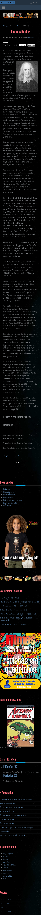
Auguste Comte (10, 503)
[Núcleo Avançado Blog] (1, 3)
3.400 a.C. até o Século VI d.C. (13, 835)
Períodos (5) (10, 775)
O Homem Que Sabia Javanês (13, 624)
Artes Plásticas (7, 823)
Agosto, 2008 (5, 911)
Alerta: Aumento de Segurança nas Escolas (19, 602)
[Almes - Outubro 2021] (20, 661)
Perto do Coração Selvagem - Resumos (18, 614)
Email (17, 456)
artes (5, 867)
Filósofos (30, 37)
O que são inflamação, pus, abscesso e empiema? (18, 619)
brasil (5, 859)
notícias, (6, 862)
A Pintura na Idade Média (11, 807)
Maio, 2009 (4, 907)
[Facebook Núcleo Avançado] (3, 3)
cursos (6, 873)
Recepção (6, 26)
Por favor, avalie (10, 45)
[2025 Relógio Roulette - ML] (20, 578)
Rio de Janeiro (9, 865)
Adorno (6, 489)
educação (7, 870)
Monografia (5, 831)
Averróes (7, 506)
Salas (13, 26)
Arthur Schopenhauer (12, 500)
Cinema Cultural (7, 819)
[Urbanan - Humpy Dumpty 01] (20, 541)
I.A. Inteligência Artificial (10, 598)
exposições (8, 853)
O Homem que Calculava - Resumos (16, 827)
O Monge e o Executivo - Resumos (16, 799)
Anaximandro (9, 494)
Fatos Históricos (7, 803)
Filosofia (19, 26)
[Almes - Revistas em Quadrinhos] (20, 726)
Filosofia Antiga (7, 811)
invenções (7, 876)
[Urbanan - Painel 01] (20, 15)
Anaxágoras (8, 492)
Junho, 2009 (5, 903)
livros (5, 856)
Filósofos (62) (10, 767)
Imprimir (8, 456)
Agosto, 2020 (5, 899)
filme (5, 878)
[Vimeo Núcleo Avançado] (10, 3)
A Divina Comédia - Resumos (13, 606)
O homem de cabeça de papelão (15, 610)
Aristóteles (8, 497)
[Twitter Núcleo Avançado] (8, 3)
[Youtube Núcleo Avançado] (13, 3)
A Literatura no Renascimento (13, 815)
